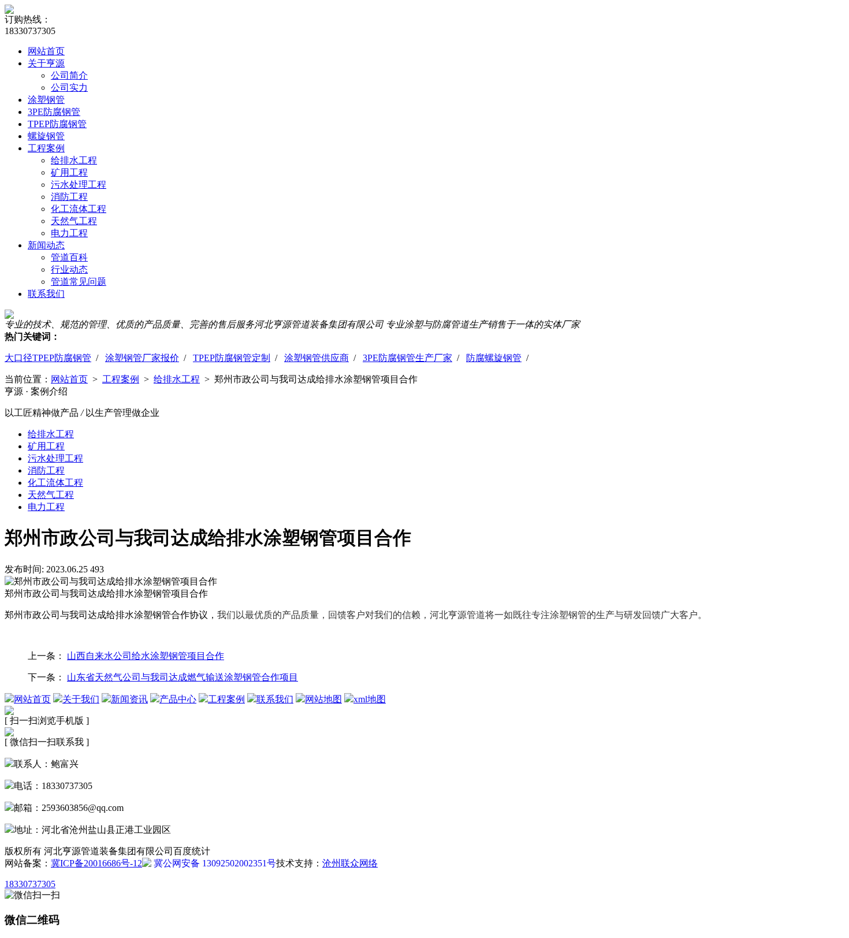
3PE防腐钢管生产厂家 (407, 358)
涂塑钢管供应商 (316, 358)
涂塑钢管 (46, 100)
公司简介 (69, 75)
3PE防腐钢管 (54, 112)
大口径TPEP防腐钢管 (48, 358)
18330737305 (30, 884)
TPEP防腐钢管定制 (231, 358)
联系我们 (46, 294)
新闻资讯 (129, 699)
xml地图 (369, 699)
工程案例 (46, 148)
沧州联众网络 (350, 863)
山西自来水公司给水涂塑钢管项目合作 (145, 656)
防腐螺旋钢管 (494, 358)
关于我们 (80, 699)
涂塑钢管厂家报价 (142, 358)
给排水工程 (74, 160)
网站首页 (46, 51)
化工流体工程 (78, 209)
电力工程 (69, 233)
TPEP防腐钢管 (57, 124)
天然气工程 (74, 221)
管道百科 (69, 257)
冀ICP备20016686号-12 (96, 863)
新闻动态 (46, 245)
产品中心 (177, 699)
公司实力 (69, 87)
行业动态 (69, 269)
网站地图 (323, 699)
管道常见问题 (78, 281)
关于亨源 (46, 63)
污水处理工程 (78, 184)
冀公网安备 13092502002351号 (213, 863)
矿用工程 (69, 172)
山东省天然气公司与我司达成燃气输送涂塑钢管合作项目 (182, 677)
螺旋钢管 (46, 136)
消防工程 (69, 197)
